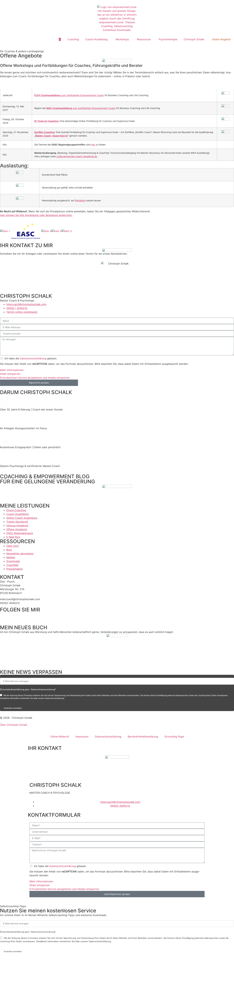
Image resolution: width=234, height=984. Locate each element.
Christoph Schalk (194, 39)
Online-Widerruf (59, 736)
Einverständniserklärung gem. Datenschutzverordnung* (28, 689)
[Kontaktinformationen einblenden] (32, 965)
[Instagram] (21, 616)
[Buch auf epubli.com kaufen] (117, 650)
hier (93, 144)
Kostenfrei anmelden (13, 708)
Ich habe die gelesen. (30, 358)
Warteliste (80, 200)
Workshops (122, 39)
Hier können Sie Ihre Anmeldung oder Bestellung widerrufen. (36, 215)
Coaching (73, 39)
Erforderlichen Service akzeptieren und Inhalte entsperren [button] (35, 377)
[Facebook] (4, 616)
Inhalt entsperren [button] (10, 373)
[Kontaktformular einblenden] (32, 977)
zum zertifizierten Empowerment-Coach (69, 95)
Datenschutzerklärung (33, 358)
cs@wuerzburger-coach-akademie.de (77, 156)
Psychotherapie (168, 39)
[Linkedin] (13, 616)
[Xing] (30, 616)
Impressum (82, 736)
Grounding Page (174, 736)
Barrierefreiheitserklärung (143, 736)
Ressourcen (144, 39)
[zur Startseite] (117, 18)
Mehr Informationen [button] (12, 370)
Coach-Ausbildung (96, 39)
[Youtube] (39, 616)
